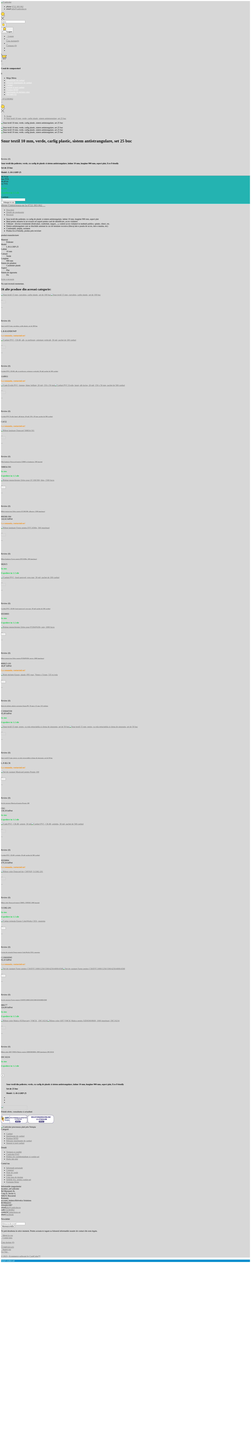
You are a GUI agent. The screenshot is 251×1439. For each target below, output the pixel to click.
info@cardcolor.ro (18, 9)
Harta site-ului (12, 1159)
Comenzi (10, 1170)
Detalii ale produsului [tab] (15, 212)
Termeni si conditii (14, 1152)
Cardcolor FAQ (12, 1154)
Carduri (9, 1134)
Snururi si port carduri (15, 1143)
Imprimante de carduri (15, 1136)
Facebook (9, 1214)
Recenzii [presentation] (9, 215)
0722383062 (9, 1210)
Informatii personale (14, 1168)
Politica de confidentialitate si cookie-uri (22, 1157)
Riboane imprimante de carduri (19, 1141)
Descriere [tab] (10, 210)
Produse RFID (12, 1138)
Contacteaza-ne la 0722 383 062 (23, 205)
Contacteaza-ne (14, 1212)
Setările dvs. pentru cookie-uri (18, 1180)
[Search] (3, 25)
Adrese (9, 1175)
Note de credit (12, 1172)
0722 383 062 (17, 6)
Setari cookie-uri (8, 1261)
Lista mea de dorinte (14, 1177)
